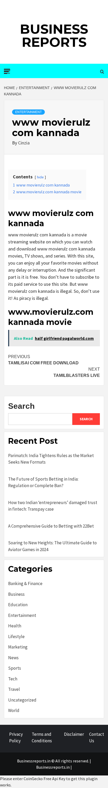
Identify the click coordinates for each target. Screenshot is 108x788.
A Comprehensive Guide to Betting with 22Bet (51, 526)
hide (40, 177)
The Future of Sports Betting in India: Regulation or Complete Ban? (43, 482)
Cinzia (24, 143)
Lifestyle (16, 636)
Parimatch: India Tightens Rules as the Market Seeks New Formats (51, 459)
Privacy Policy (16, 737)
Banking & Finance (25, 583)
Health (14, 626)
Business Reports (54, 35)
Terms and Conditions (42, 737)
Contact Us (96, 737)
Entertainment (28, 112)
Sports (14, 668)
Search (21, 406)
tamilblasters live (76, 372)
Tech (12, 679)
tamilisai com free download (43, 359)
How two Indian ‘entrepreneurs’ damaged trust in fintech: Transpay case (52, 506)
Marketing (18, 647)
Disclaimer (74, 734)
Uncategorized (22, 700)
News (13, 658)
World (13, 710)
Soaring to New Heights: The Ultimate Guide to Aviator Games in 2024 (52, 546)
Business (16, 594)
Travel (14, 689)
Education (18, 605)
